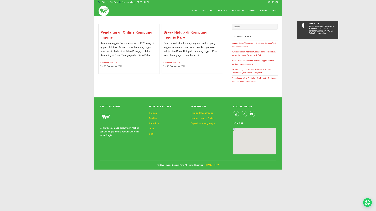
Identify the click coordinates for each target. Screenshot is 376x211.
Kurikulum (154, 123)
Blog (151, 133)
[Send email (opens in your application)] (276, 2)
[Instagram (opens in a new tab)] (273, 2)
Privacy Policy (212, 165)
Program (153, 113)
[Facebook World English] (244, 114)
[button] (367, 202)
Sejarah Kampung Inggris (203, 123)
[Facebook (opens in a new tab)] (269, 2)
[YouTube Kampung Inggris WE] (252, 114)
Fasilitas (153, 118)
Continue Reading (108, 62)
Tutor (151, 128)
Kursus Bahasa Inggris (202, 113)
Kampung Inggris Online (202, 118)
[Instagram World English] (236, 114)
